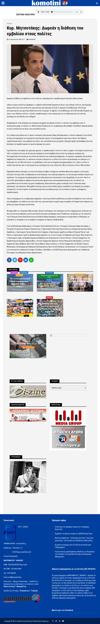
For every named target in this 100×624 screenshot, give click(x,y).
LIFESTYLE (14, 272)
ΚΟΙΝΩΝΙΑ (19, 275)
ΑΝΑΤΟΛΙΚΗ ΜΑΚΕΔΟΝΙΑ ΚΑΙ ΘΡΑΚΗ (49, 276)
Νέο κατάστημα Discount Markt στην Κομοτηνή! (50, 284)
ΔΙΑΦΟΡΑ (49, 297)
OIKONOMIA (23, 272)
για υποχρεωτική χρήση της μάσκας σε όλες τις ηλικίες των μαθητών (54, 123)
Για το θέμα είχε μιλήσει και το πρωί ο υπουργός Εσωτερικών (30, 135)
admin (50, 293)
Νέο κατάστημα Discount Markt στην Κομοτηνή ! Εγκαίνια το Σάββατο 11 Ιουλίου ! (20, 283)
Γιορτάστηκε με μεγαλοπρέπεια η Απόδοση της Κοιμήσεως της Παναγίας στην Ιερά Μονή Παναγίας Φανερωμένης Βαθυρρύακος (75, 554)
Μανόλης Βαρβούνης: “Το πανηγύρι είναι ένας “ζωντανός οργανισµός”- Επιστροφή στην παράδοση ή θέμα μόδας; (50, 306)
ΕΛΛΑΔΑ (9, 23)
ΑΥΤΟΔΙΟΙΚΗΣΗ (79, 275)
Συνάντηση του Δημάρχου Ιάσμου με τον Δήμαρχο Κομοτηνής (80, 281)
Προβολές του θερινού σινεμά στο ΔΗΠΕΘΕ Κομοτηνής (20, 306)
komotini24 (31, 39)
